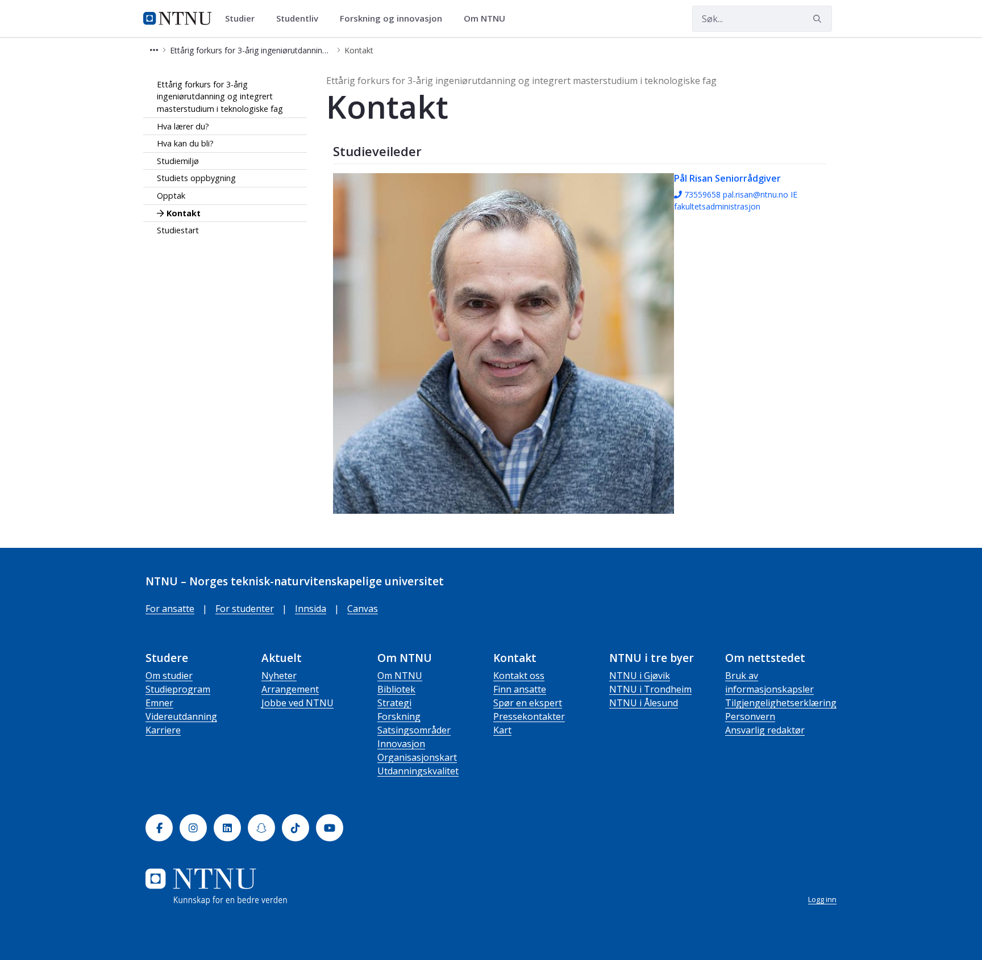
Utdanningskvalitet (418, 771)
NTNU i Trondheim (650, 689)
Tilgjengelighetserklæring (781, 703)
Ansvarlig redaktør (765, 730)
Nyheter (279, 675)
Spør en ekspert (527, 703)
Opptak (171, 195)
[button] (154, 50)
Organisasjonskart (417, 757)
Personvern (750, 716)
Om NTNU (399, 675)
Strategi (394, 703)
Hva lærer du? (183, 126)
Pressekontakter (529, 716)
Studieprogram (177, 689)
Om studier (169, 675)
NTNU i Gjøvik (639, 675)
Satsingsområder (414, 730)
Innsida (310, 608)
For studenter (244, 608)
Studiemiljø (178, 161)
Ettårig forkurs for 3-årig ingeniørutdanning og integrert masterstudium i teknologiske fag (220, 96)
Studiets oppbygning (196, 178)
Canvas (362, 608)
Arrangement (290, 689)
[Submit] (818, 18)
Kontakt (184, 213)
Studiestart (178, 230)
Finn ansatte (519, 689)
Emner (159, 703)
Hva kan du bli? (185, 144)
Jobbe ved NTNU (297, 703)
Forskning (399, 716)
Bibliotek (396, 689)
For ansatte (169, 608)
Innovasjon (401, 743)
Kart (502, 730)
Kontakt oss (518, 675)
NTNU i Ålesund (643, 703)
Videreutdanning (181, 716)
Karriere (163, 730)
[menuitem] (243, 18)
